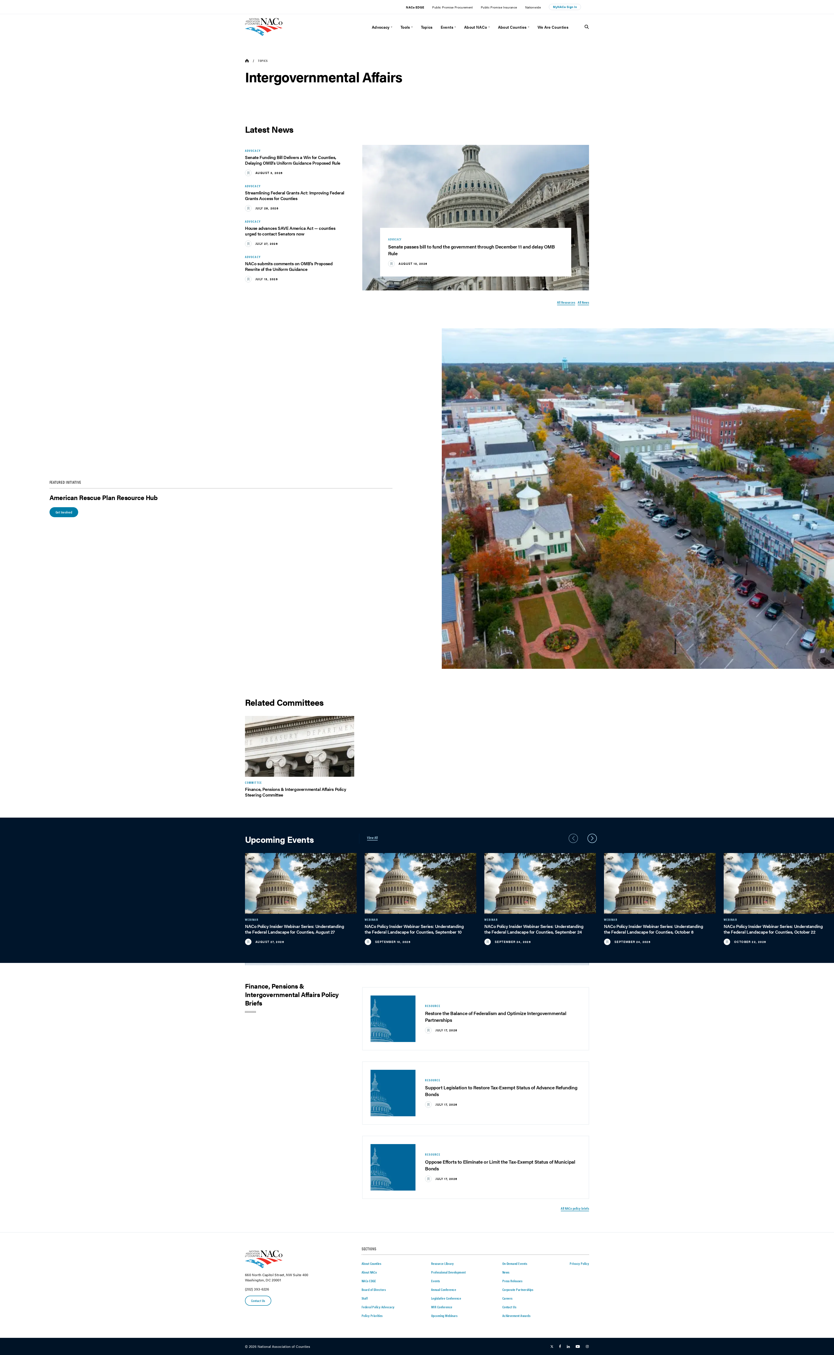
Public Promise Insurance (499, 7)
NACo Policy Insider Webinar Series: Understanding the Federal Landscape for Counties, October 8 (653, 929)
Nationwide (533, 7)
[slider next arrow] (592, 838)
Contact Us (258, 1300)
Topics (427, 27)
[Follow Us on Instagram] (587, 1346)
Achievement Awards (516, 1315)
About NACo (475, 27)
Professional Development (448, 1272)
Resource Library (442, 1263)
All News (583, 302)
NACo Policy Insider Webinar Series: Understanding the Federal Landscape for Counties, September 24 (533, 929)
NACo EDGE (415, 7)
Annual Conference (443, 1289)
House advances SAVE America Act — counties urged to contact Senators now (290, 231)
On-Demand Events (514, 1263)
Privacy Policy (579, 1263)
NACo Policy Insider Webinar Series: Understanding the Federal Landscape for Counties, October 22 (773, 929)
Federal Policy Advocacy (378, 1306)
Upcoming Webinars (444, 1315)
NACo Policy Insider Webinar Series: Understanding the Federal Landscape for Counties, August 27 (294, 929)
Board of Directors (374, 1289)
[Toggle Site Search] (586, 27)
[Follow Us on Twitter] (551, 1346)
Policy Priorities (372, 1315)
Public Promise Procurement (452, 7)
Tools (405, 27)
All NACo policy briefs (575, 1208)
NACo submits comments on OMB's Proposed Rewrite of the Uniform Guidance (289, 266)
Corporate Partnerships (517, 1289)
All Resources (566, 302)
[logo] (264, 34)
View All (372, 837)
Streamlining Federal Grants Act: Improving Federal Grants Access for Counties (294, 195)
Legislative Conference (446, 1298)
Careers (507, 1298)
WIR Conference (441, 1306)
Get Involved (64, 512)
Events (447, 27)
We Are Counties (553, 27)
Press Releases (512, 1280)
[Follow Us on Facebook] (560, 1346)
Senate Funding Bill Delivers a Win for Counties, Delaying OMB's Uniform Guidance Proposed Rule (292, 160)
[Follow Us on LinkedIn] (568, 1346)
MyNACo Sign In (565, 7)
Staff (365, 1298)
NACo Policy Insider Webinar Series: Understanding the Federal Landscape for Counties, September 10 (414, 929)
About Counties (512, 27)
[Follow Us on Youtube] (578, 1346)
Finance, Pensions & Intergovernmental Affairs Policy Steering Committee (295, 792)
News (506, 1272)
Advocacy (381, 27)
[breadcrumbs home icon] (247, 60)
